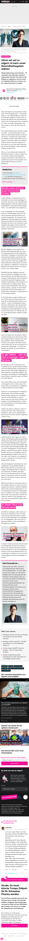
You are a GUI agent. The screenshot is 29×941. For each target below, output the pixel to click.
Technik (4, 668)
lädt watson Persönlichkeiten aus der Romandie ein (14, 175)
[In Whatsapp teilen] (4, 98)
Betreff (3, 785)
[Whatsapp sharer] (6, 720)
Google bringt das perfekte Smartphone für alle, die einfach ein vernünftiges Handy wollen (14, 657)
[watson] (5, 1)
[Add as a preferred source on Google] (21, 98)
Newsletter (5, 933)
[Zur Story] (14, 905)
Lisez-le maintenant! (14, 91)
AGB (5, 936)
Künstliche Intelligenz (16, 668)
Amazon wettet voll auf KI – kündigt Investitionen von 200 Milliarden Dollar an (14, 643)
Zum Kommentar (10, 873)
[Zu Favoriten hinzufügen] (15, 98)
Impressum (24, 933)
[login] (2, 939)
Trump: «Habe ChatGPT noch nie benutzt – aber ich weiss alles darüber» (13, 650)
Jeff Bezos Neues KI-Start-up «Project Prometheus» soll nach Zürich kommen (15, 636)
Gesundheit (18, 666)
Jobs (19, 933)
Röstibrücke (6, 670)
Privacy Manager (20, 936)
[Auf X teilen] (4, 720)
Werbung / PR (12, 933)
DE (20, 1)
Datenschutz (11, 936)
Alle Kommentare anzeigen (15, 880)
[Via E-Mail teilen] (7, 98)
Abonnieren (14, 763)
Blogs (9, 26)
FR (23, 1)
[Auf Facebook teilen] (2, 720)
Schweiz (3, 26)
